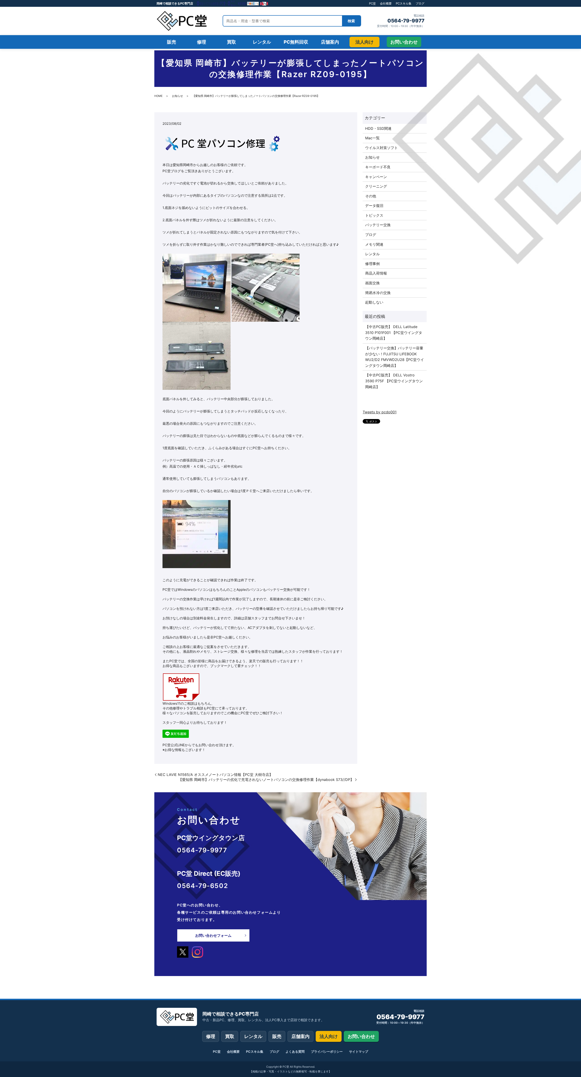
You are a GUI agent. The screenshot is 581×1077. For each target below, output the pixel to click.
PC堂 (372, 3)
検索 (351, 21)
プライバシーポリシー (327, 1051)
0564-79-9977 (405, 21)
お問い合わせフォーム (213, 935)
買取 (229, 1036)
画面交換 (372, 283)
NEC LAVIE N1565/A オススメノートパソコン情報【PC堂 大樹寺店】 (215, 774)
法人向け (329, 1036)
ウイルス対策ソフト (381, 147)
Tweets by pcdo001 (379, 412)
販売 (276, 1036)
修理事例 (372, 263)
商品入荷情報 (376, 273)
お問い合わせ (361, 1036)
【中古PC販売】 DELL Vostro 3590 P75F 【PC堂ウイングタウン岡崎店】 (394, 381)
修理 (210, 1036)
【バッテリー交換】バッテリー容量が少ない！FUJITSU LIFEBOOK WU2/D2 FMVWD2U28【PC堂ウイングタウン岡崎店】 (394, 357)
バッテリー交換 (378, 225)
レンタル (372, 254)
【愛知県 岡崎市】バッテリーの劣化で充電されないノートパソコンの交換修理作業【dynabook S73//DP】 (266, 779)
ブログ (420, 3)
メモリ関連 (374, 244)
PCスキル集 (403, 3)
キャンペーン (376, 176)
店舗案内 (300, 1036)
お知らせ (177, 96)
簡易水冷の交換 (378, 292)
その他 (370, 196)
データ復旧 (374, 205)
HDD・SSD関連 (378, 128)
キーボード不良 (378, 167)
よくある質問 (295, 1051)
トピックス (374, 215)
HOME (158, 96)
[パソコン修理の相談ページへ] (232, 3)
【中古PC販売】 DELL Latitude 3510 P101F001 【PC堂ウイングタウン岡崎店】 (393, 332)
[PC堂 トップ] (182, 21)
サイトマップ (358, 1051)
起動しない (374, 302)
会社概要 (386, 3)
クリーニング (376, 186)
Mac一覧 (372, 138)
